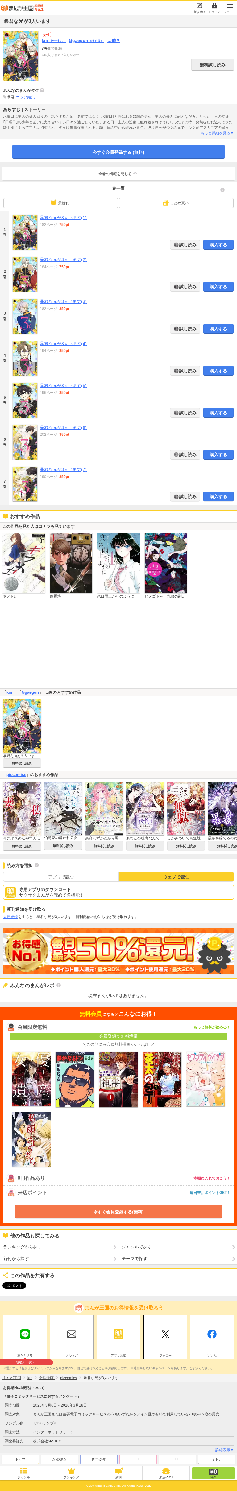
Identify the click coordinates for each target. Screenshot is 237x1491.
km (54, 40)
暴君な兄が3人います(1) (63, 217)
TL (138, 1459)
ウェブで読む (176, 876)
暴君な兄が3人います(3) (63, 301)
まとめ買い (179, 203)
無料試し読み (213, 64)
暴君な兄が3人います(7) (63, 469)
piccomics (16, 774)
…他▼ (113, 40)
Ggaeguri (86, 40)
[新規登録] (199, 5)
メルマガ (71, 1355)
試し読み (187, 244)
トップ (20, 1459)
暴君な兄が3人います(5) (63, 385)
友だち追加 (25, 1356)
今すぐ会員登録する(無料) (118, 1211)
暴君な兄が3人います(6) (63, 427)
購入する (218, 244)
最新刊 (63, 203)
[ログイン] (214, 5)
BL (177, 1459)
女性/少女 (59, 1459)
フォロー (165, 1355)
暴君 (11, 97)
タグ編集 (27, 97)
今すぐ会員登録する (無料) (118, 152)
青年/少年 (99, 1459)
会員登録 (10, 917)
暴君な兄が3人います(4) (63, 343)
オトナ (217, 1459)
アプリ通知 (118, 1355)
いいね (212, 1355)
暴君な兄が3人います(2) (63, 259)
